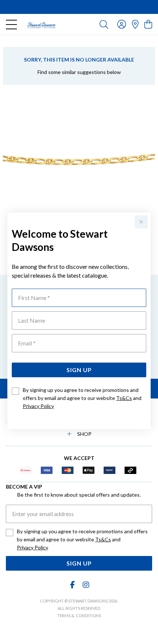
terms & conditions (79, 615)
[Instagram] (85, 584)
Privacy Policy (38, 406)
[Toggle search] (104, 24)
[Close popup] (141, 222)
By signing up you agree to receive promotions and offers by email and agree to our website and (82, 398)
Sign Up (79, 369)
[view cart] (148, 24)
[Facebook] (73, 584)
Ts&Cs (124, 398)
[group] (79, 7)
